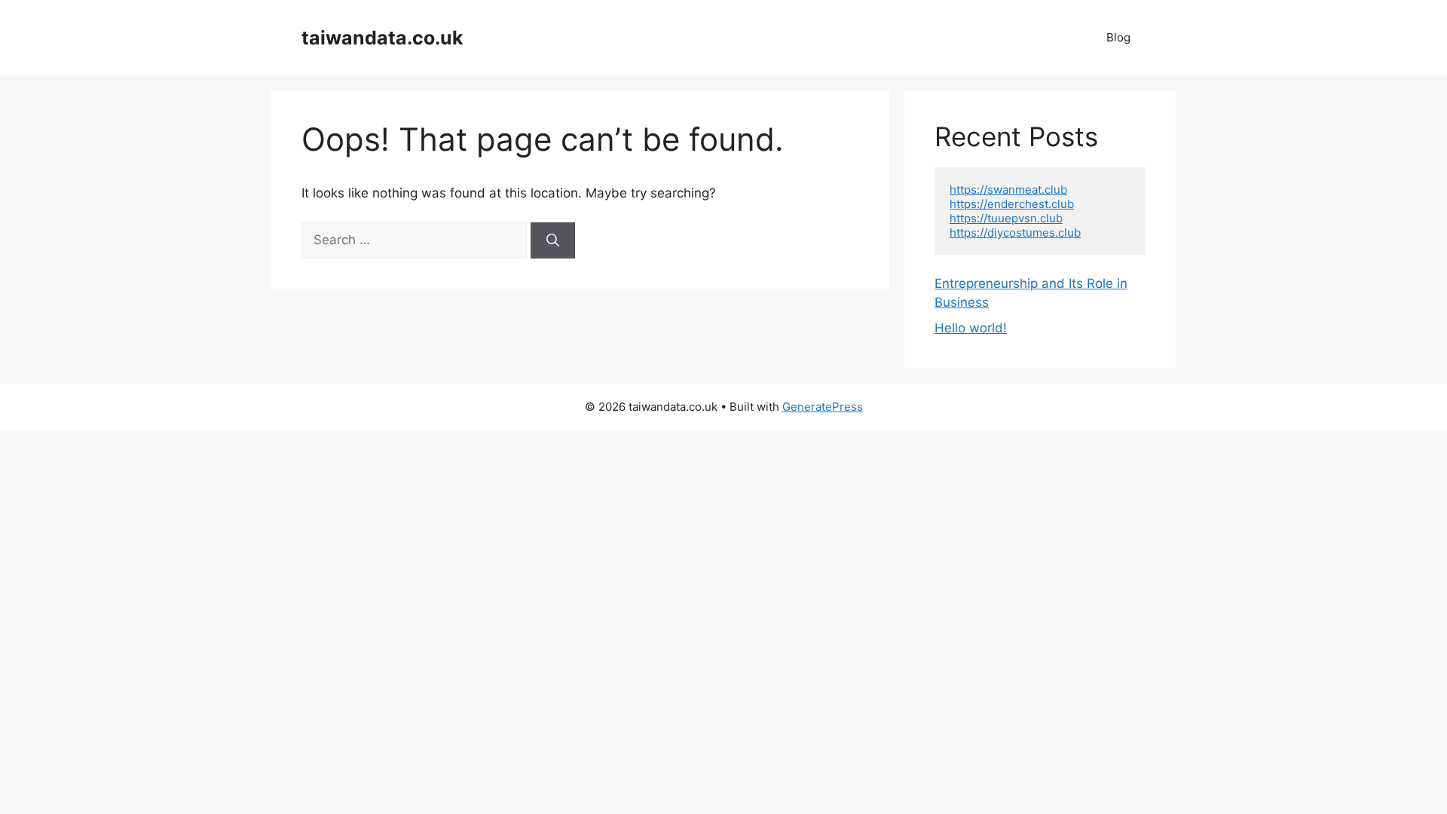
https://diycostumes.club (1015, 232)
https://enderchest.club (1012, 204)
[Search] (553, 240)
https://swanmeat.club (1008, 189)
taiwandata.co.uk (382, 37)
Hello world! (971, 327)
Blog (1118, 37)
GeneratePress (822, 406)
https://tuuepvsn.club (1006, 218)
